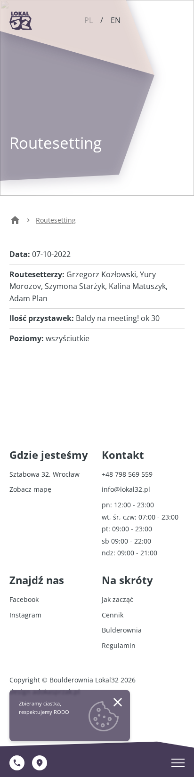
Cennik (112, 614)
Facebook (24, 599)
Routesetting (56, 220)
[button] (117, 702)
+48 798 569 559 (127, 474)
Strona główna (15, 225)
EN (116, 20)
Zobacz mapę (39, 762)
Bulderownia (122, 629)
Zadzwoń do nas (16, 762)
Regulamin (119, 645)
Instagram (25, 614)
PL (88, 20)
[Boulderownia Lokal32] (20, 20)
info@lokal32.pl (126, 489)
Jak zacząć (117, 599)
